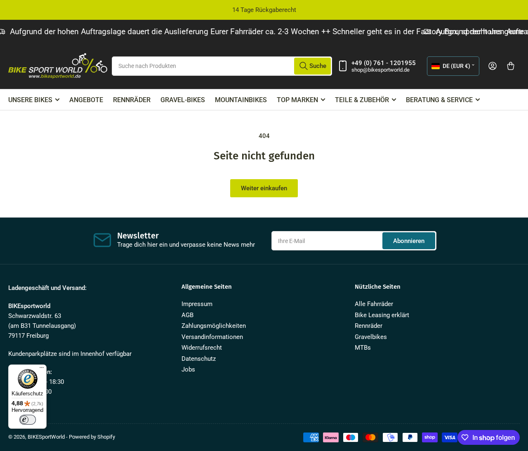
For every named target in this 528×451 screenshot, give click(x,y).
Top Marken (297, 100)
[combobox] (222, 66)
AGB (187, 315)
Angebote (86, 100)
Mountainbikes (241, 100)
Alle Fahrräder (374, 304)
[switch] (27, 420)
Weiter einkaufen (264, 188)
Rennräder (132, 100)
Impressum (197, 304)
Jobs (188, 369)
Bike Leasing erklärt (382, 315)
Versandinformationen (212, 337)
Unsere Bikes (30, 100)
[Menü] (42, 369)
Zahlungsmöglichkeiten (214, 325)
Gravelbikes (371, 337)
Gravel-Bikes (182, 100)
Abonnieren (408, 241)
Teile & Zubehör (362, 100)
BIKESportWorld (46, 437)
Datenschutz (199, 358)
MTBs (363, 347)
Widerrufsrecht (202, 347)
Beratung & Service (439, 100)
